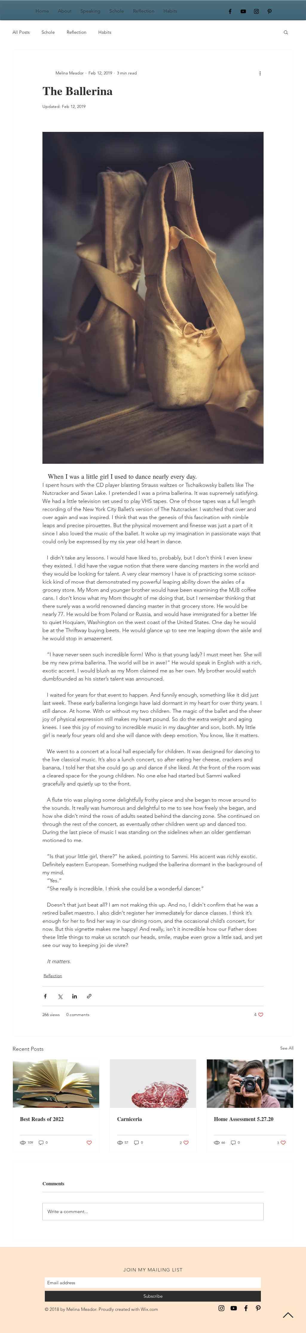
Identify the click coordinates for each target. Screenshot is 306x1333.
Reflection (76, 32)
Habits (104, 32)
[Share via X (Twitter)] (60, 996)
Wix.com (149, 1309)
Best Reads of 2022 (42, 1119)
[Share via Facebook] (45, 996)
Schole (48, 32)
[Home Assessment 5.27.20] (250, 1083)
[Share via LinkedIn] (74, 996)
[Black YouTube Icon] (243, 11)
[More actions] (260, 73)
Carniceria (129, 1119)
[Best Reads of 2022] (56, 1083)
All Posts (21, 32)
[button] (286, 32)
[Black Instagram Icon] (256, 11)
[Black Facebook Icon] (230, 11)
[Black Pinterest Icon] (269, 11)
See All (286, 1048)
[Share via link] (89, 996)
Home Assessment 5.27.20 (243, 1119)
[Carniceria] (153, 1083)
